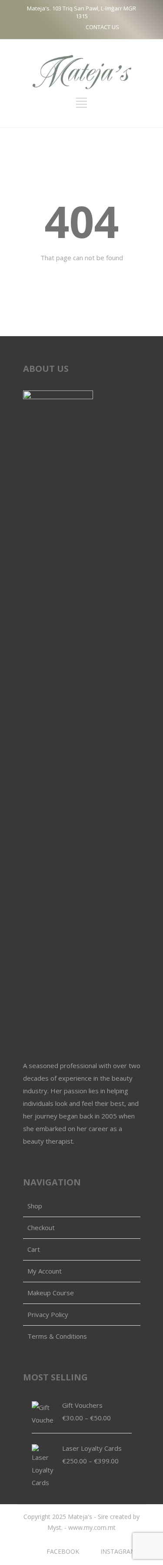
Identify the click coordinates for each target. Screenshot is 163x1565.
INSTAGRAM (118, 1551)
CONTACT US (102, 27)
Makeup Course (50, 1292)
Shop (34, 1205)
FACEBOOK (63, 1551)
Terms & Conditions (57, 1336)
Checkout (41, 1227)
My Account (44, 1271)
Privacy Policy (47, 1314)
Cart (33, 1249)
